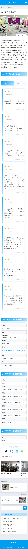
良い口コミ (8, 83)
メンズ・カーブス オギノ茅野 (10, 518)
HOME (15, 542)
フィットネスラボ (14, 2)
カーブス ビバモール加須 (9, 531)
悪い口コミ (20, 83)
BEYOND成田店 (7, 528)
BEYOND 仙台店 (7, 525)
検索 (25, 508)
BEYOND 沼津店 (7, 521)
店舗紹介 (11, 457)
